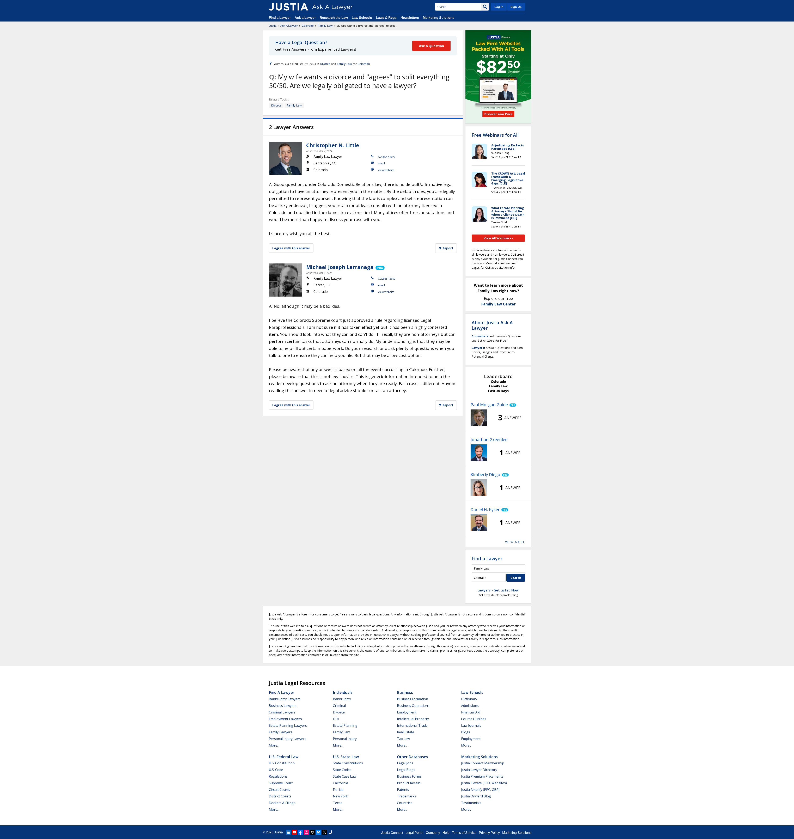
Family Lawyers (280, 732)
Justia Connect (392, 832)
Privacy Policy (489, 832)
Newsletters (410, 17)
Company (433, 832)
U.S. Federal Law (284, 756)
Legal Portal (414, 832)
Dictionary (469, 699)
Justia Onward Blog (476, 796)
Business (405, 692)
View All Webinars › (498, 238)
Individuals (343, 692)
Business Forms (409, 776)
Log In (498, 6)
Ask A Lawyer (289, 25)
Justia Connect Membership (482, 763)
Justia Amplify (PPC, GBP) (480, 789)
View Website (386, 170)
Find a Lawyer (280, 17)
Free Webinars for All (495, 135)
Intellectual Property (413, 719)
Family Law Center (498, 304)
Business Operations (413, 705)
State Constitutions (348, 763)
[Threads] (312, 832)
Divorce (325, 64)
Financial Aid (470, 712)
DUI (336, 719)
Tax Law (403, 738)
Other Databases (412, 756)
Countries (404, 803)
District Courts (280, 796)
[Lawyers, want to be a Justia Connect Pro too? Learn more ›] (380, 267)
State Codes (342, 769)
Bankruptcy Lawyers (284, 699)
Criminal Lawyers (282, 712)
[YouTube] (294, 832)
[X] (324, 832)
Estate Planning (345, 725)
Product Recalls (409, 783)
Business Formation (412, 699)
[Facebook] (300, 832)
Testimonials (471, 803)
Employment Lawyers (285, 719)
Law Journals (471, 725)
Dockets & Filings (282, 803)
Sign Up (516, 6)
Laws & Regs (386, 17)
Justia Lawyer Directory (479, 769)
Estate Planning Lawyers (288, 725)
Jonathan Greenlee (489, 439)
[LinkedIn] (288, 832)
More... (274, 745)
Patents (403, 789)
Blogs (465, 732)
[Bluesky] (318, 832)
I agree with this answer (291, 248)
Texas (337, 803)
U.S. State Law (346, 756)
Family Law (325, 25)
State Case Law (344, 776)
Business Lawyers (283, 705)
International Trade (412, 725)
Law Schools (362, 17)
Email (381, 163)
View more (515, 542)
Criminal (339, 705)
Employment (406, 712)
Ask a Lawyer (306, 17)
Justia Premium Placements (482, 776)
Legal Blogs (406, 769)
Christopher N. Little (332, 145)
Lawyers (478, 348)
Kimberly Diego (485, 474)
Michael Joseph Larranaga (339, 266)
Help (446, 832)
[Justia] (288, 7)
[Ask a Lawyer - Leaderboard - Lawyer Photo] (479, 417)
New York (340, 796)
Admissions (470, 705)
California (340, 783)
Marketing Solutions (438, 17)
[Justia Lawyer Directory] (330, 832)
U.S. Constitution (282, 763)
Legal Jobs (405, 763)
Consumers (480, 336)
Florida (338, 789)
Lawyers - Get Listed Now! (498, 590)
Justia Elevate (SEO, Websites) (484, 783)
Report (447, 248)
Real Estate (405, 732)
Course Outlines (473, 719)
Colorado (308, 25)
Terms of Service (464, 832)
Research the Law (334, 17)
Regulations (278, 776)
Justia (272, 25)
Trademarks (406, 796)
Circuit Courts (279, 789)
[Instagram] (306, 832)
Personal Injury (345, 738)
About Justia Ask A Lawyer (492, 325)
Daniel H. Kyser (485, 509)
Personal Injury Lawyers (287, 738)
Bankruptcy (342, 699)
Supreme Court (281, 783)
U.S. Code (276, 769)
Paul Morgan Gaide (489, 404)
